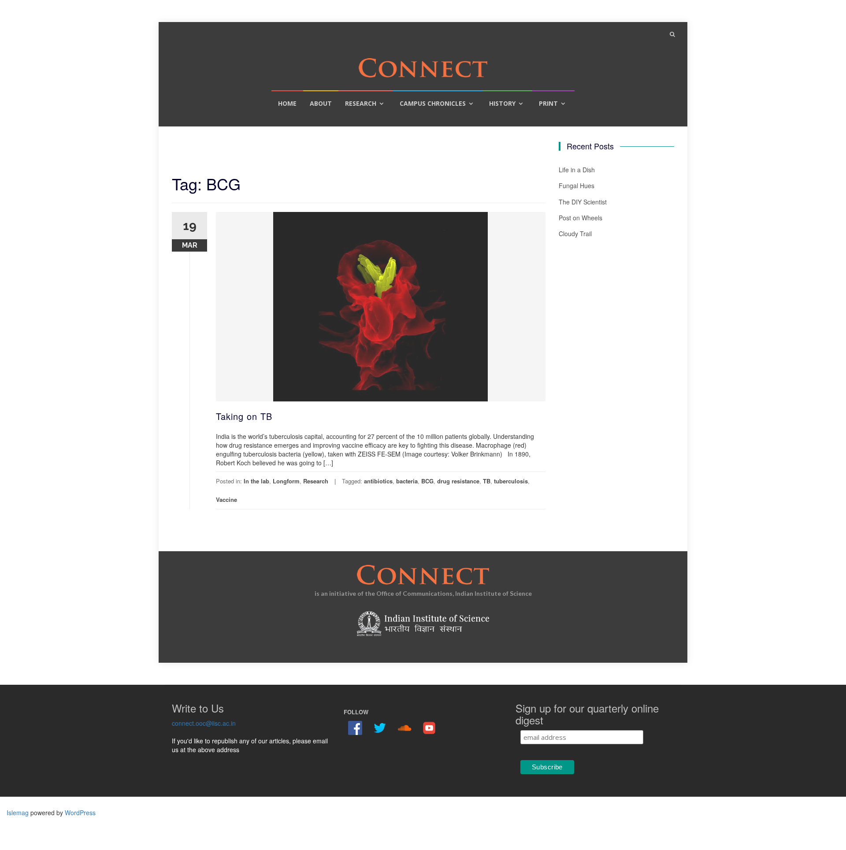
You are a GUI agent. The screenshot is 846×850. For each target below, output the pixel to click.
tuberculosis (511, 481)
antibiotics (378, 481)
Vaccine (226, 499)
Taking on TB (244, 416)
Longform (286, 481)
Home (287, 103)
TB (486, 481)
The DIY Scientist (583, 201)
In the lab (256, 481)
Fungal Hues (576, 185)
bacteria (407, 481)
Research (360, 103)
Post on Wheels (580, 217)
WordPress (80, 812)
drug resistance (458, 481)
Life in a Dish (577, 169)
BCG (427, 481)
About (321, 103)
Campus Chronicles (433, 103)
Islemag (18, 812)
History (502, 103)
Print (548, 103)
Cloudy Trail (575, 233)
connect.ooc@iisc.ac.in (204, 723)
